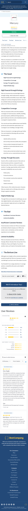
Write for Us (14, 484)
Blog (14, 452)
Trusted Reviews (14, 462)
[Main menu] (25, 2)
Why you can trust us (18, 8)
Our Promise (14, 472)
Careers (14, 482)
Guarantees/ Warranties (14, 459)
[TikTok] (14, 504)
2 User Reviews (14, 28)
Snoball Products (14, 495)
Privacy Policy (4, 508)
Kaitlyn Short (8, 44)
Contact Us (14, 479)
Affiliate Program (14, 487)
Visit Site (14, 32)
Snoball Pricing (14, 497)
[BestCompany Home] (2, 2)
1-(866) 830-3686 (14, 35)
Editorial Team (14, 477)
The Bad (11, 40)
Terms (9, 508)
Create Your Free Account (14, 492)
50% (21, 327)
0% (21, 330)
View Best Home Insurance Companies (11, 271)
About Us (14, 470)
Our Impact (14, 475)
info (25, 316)
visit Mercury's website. (17, 297)
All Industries (14, 464)
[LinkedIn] (11, 504)
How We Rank (14, 457)
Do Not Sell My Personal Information (19, 508)
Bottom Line (18, 40)
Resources (14, 455)
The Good (4, 40)
